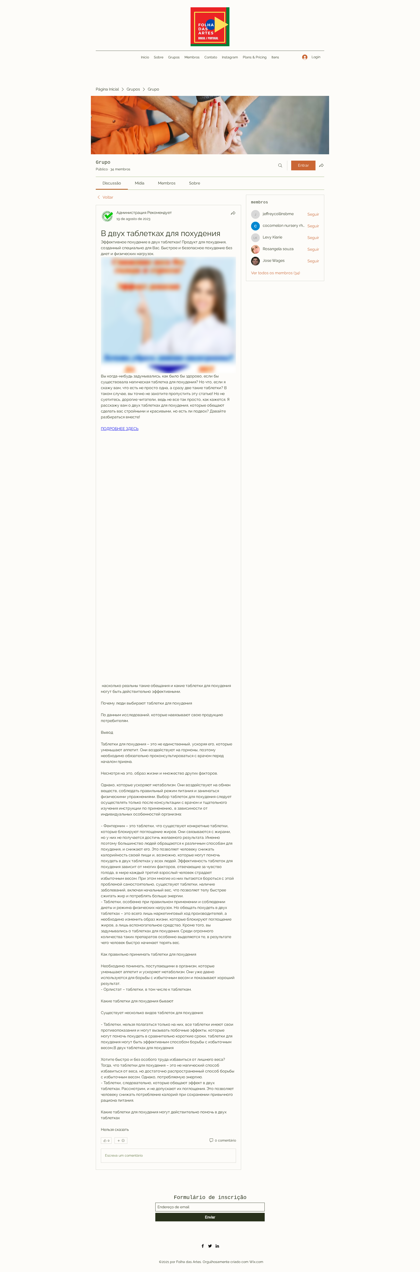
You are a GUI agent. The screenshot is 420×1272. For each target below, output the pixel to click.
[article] (168, 687)
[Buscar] (280, 165)
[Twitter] (210, 1246)
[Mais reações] (120, 1140)
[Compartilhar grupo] (321, 165)
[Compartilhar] (233, 213)
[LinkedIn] (217, 1246)
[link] (112, 183)
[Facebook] (202, 1246)
